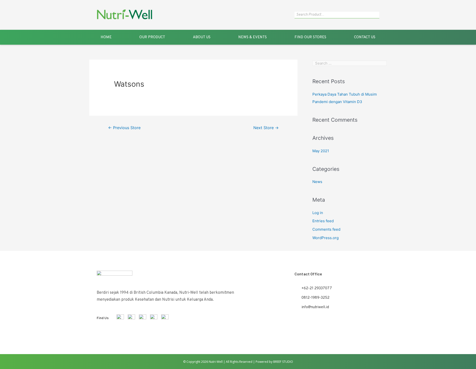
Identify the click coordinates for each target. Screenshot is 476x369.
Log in (317, 212)
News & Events (252, 37)
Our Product (152, 37)
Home (106, 37)
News (317, 181)
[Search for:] (349, 63)
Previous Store (124, 127)
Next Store (266, 127)
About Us (201, 37)
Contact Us (364, 37)
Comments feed (326, 229)
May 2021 (320, 150)
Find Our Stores (310, 37)
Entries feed (323, 221)
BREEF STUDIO (283, 362)
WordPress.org (325, 237)
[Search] (376, 15)
